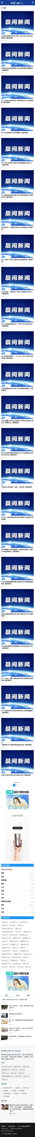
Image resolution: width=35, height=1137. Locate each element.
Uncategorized (7, 97)
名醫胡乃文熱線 (7, 928)
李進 (15, 947)
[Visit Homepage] (17, 2)
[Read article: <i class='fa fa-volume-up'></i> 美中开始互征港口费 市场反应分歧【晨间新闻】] (17, 761)
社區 (2, 908)
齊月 (28, 966)
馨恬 (12, 966)
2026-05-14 (4, 167)
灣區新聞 (24, 951)
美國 (25, 957)
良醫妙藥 (15, 960)
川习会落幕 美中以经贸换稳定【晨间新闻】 (16, 133)
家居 (2, 876)
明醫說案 (25, 944)
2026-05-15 (4, 135)
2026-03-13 (4, 457)
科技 (2, 912)
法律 (2, 898)
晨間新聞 (6, 947)
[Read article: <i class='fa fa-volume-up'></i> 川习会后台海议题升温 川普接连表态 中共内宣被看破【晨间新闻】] (17, 87)
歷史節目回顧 (11, 1126)
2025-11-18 (4, 618)
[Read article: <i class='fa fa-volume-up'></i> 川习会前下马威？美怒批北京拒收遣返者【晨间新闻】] (17, 246)
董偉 (23, 960)
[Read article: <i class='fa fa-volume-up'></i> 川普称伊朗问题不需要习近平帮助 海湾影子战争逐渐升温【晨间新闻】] (17, 181)
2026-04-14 (4, 360)
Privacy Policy (4, 1128)
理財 (2, 905)
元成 (4, 925)
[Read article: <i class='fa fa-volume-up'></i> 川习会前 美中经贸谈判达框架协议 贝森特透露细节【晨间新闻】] (17, 697)
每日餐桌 (6, 951)
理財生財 (6, 957)
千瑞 (20, 925)
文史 (2, 887)
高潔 (20, 966)
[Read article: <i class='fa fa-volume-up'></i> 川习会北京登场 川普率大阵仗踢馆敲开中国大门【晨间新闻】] (17, 149)
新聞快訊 (14, 941)
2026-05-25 (4, 72)
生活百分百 (16, 957)
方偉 (5, 944)
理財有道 (28, 954)
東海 (23, 947)
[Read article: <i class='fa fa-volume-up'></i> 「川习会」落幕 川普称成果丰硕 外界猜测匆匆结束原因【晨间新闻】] (17, 665)
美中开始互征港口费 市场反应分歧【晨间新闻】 (17, 775)
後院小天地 (6, 938)
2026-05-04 (4, 296)
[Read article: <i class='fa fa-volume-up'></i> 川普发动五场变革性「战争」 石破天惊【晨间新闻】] (17, 471)
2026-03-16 (4, 425)
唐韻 (18, 928)
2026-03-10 (4, 521)
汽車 (2, 894)
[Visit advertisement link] (17, 800)
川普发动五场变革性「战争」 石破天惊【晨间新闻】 (17, 487)
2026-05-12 (4, 231)
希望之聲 (23, 935)
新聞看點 (24, 941)
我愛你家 (17, 938)
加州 (12, 925)
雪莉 (4, 966)
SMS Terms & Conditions (16, 1128)
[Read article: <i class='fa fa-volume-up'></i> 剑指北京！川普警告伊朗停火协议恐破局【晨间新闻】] (17, 214)
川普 (4, 935)
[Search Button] (33, 2)
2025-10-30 (4, 682)
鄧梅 (26, 963)
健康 (2, 873)
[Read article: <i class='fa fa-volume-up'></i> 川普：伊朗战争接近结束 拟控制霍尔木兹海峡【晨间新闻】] (17, 504)
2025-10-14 (4, 777)
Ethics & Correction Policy (7, 1130)
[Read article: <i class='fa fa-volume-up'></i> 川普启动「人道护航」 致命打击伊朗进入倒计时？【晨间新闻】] (17, 278)
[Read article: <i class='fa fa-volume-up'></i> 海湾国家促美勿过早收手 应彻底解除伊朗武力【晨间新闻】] (17, 375)
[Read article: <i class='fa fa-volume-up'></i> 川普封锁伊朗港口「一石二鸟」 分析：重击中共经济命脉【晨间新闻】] (17, 343)
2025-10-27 (4, 715)
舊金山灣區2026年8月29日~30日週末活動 (14, 1000)
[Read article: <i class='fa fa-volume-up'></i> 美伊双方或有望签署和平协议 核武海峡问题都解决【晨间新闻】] (17, 55)
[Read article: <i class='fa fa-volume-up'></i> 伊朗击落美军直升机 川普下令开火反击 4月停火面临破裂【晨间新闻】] (17, 22)
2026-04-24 (4, 328)
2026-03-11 (4, 489)
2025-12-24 (4, 586)
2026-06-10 (4, 40)
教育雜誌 (27, 938)
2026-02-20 (4, 554)
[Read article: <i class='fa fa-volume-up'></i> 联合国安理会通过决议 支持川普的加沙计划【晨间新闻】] (17, 600)
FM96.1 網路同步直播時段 (24, 1126)
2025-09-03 (13, 1113)
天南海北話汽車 (7, 931)
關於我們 (3, 1126)
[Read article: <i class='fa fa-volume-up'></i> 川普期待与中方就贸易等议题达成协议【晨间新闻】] (17, 729)
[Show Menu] (2, 2)
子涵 (18, 931)
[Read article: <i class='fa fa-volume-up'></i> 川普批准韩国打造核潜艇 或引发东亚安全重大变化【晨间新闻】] (17, 632)
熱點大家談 (7, 954)
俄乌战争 (24, 922)
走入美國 (17, 963)
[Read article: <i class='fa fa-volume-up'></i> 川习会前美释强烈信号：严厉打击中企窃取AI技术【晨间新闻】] (17, 310)
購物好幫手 (6, 963)
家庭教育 (27, 931)
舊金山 (5, 960)
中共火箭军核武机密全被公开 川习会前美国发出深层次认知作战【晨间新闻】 (17, 454)
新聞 (3, 32)
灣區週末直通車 (6, 901)
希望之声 (13, 935)
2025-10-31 (4, 650)
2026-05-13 (4, 199)
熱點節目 (18, 954)
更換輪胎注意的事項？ (16, 1014)
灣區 (15, 951)
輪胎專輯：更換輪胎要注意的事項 (21, 1036)
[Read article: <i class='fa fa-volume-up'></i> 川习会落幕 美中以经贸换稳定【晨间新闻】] (17, 119)
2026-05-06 (4, 264)
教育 (2, 884)
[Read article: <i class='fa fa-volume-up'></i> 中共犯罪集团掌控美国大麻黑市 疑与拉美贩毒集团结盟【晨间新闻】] (17, 568)
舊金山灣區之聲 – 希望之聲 (11, 1133)
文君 (4, 941)
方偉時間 (14, 944)
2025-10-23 (4, 747)
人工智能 (14, 922)
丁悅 (5, 922)
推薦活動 (4, 880)
